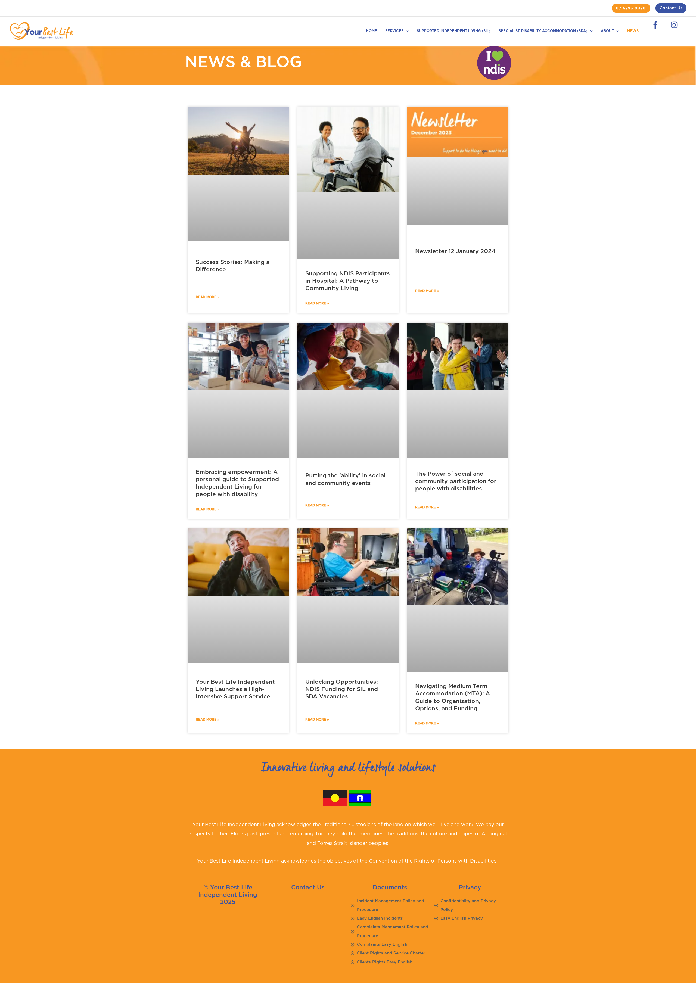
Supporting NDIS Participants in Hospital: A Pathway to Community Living (347, 281)
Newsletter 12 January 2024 (455, 251)
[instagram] (675, 25)
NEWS (633, 31)
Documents (390, 888)
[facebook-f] (657, 25)
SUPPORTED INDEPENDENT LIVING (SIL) (453, 31)
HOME (371, 31)
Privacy (470, 888)
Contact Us (671, 8)
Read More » (207, 297)
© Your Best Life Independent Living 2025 (227, 895)
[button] (631, 8)
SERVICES (394, 31)
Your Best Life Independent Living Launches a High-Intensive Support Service (235, 689)
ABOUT (607, 31)
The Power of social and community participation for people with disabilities (455, 481)
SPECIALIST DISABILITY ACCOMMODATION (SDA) (543, 31)
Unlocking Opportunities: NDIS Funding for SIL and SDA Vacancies (341, 689)
